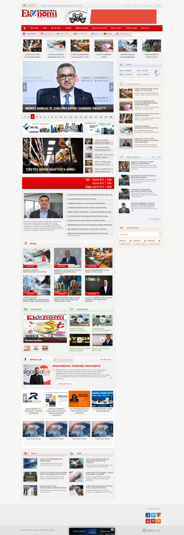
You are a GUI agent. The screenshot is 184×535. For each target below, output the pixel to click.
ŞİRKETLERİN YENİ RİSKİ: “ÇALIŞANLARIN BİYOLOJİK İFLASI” (89, 213)
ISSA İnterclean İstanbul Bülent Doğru (100, 349)
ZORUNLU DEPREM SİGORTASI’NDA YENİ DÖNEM (34, 271)
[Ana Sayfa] (24, 28)
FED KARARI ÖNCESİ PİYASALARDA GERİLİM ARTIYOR (53, 487)
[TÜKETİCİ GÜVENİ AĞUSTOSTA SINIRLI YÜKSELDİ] (53, 156)
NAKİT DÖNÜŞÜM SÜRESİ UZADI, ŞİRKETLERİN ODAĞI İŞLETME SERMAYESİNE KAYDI (67, 299)
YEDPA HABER (131, 28)
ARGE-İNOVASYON (99, 28)
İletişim (157, 5)
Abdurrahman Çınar (124, 211)
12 (70, 117)
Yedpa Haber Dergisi (33, 439)
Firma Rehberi (31, 33)
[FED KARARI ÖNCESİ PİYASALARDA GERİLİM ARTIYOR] (30, 495)
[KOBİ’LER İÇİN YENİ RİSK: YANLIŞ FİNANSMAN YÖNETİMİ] (76, 481)
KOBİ (45, 28)
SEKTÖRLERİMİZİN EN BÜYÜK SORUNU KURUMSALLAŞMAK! (143, 204)
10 (60, 117)
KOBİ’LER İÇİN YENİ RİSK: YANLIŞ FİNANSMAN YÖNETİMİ (99, 473)
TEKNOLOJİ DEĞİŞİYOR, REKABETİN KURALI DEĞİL (142, 190)
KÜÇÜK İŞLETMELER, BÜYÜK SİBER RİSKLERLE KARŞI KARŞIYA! (97, 460)
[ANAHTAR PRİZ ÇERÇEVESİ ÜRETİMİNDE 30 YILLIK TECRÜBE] (102, 326)
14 (80, 117)
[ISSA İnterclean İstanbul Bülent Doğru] (102, 345)
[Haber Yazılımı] (155, 530)
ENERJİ (68, 28)
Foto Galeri (48, 33)
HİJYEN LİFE (116, 28)
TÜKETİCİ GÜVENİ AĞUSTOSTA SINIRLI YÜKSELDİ (147, 114)
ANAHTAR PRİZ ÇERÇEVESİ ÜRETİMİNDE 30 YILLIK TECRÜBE (102, 330)
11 (65, 117)
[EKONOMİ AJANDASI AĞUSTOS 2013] (36, 350)
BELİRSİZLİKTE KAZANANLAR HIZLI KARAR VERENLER (90, 225)
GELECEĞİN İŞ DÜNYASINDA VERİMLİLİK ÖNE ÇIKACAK (90, 195)
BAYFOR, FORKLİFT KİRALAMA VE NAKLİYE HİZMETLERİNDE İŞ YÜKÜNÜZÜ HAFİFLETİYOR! (56, 413)
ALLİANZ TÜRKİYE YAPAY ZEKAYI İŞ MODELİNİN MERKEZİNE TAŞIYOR (98, 299)
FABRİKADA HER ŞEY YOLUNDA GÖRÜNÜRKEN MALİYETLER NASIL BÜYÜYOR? (86, 204)
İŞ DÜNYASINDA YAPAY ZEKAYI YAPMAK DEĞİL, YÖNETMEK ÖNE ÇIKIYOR (87, 222)
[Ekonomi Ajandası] (27, 350)
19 (106, 117)
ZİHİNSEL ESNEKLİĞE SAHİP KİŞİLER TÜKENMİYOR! (142, 163)
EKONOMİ (34, 28)
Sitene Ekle (127, 5)
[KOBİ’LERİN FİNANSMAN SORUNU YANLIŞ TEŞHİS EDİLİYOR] (76, 495)
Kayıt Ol (136, 5)
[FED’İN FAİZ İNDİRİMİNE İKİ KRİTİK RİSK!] (30, 468)
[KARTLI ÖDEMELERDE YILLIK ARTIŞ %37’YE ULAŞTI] (125, 98)
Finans (97, 33)
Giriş (143, 5)
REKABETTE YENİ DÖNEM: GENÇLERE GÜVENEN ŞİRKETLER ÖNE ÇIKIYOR (87, 230)
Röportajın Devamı (65, 383)
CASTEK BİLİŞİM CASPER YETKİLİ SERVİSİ (102, 410)
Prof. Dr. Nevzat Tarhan (124, 170)
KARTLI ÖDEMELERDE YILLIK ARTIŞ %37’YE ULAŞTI (62, 6)
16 (91, 117)
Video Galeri (64, 33)
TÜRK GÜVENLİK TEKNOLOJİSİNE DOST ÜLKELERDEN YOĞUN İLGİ (53, 473)
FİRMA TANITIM (81, 28)
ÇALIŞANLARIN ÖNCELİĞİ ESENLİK (82, 199)
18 (101, 117)
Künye (150, 5)
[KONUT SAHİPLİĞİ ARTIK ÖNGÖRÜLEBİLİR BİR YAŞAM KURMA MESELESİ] (125, 110)
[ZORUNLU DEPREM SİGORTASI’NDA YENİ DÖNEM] (125, 135)
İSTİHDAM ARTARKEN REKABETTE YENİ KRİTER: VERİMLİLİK (87, 209)
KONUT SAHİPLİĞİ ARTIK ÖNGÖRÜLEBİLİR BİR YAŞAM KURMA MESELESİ (146, 103)
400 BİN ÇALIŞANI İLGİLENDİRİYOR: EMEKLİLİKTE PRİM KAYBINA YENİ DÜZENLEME (36, 299)
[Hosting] (144, 530)
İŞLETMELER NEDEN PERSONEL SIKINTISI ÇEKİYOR (143, 176)
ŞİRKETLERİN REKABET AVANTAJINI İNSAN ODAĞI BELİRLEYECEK (88, 235)
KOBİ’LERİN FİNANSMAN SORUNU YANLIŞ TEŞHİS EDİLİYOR (99, 487)
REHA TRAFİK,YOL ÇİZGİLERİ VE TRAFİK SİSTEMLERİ (33, 411)
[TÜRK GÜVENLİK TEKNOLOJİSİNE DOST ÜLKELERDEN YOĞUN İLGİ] (30, 481)
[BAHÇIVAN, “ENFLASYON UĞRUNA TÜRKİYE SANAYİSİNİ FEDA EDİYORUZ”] (125, 148)
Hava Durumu (82, 33)
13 (75, 117)
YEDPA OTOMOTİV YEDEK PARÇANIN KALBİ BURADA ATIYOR (79, 350)
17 (96, 117)
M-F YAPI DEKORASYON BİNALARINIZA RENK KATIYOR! (79, 411)
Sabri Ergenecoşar (124, 184)
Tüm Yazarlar (124, 33)
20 (111, 117)
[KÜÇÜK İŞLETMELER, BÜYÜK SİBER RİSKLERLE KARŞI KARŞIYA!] (76, 468)
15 (86, 117)
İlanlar (109, 33)
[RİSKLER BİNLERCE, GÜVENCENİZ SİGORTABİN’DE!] (37, 384)
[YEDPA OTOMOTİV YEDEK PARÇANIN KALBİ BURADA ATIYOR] (80, 345)
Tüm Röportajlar (105, 359)
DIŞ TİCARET (56, 28)
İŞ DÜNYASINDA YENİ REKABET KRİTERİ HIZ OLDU (88, 216)
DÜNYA (144, 28)
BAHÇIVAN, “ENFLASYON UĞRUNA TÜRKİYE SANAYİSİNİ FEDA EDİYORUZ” (67, 271)
